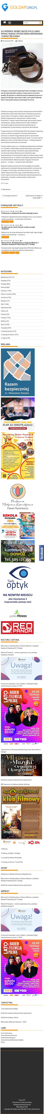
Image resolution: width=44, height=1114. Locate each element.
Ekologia (3, 284)
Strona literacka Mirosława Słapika (12, 1040)
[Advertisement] (22, 16)
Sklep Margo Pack (22, 1107)
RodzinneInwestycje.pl (8, 1038)
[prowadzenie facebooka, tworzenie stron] (17, 634)
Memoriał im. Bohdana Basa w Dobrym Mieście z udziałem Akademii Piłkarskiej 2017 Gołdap (20, 647)
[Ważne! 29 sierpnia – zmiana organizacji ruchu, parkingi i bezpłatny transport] (21, 668)
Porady (3, 318)
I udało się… (4, 849)
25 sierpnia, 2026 (8, 211)
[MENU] (9, 22)
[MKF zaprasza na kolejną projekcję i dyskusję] (21, 815)
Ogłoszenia (4, 307)
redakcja (20, 41)
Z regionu (4, 338)
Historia (3, 287)
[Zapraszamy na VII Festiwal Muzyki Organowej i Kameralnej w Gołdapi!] (21, 765)
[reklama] (18, 479)
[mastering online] (18, 431)
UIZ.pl (3, 1042)
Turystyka (4, 328)
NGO (2, 304)
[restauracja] (18, 562)
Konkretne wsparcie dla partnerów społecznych (16, 780)
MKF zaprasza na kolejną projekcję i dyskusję (15, 784)
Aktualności (6, 189)
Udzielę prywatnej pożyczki (22, 1104)
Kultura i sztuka (6, 294)
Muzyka (3, 301)
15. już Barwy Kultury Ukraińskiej (11, 857)
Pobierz (3, 311)
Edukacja (4, 280)
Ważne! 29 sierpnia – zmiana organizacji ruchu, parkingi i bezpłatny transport (19, 654)
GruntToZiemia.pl (6, 1033)
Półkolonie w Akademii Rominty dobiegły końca (16, 874)
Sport (11, 221)
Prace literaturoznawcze (9, 1035)
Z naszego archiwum (10, 196)
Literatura (4, 297)
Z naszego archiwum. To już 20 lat (12, 862)
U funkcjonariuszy (6, 331)
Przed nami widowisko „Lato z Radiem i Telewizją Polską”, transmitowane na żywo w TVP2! (19, 685)
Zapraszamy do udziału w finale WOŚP (34, 197)
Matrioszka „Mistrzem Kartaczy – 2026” (14, 1022)
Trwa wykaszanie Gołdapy (9, 1009)
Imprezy (12, 252)
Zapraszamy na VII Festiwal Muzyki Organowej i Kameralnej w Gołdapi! (21, 751)
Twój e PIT (22, 1100)
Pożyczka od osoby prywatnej (22, 1102)
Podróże (3, 314)
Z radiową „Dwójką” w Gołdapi (10, 853)
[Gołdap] (4, 22)
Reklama (4, 321)
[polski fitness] (18, 620)
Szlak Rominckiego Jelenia (9, 1017)
